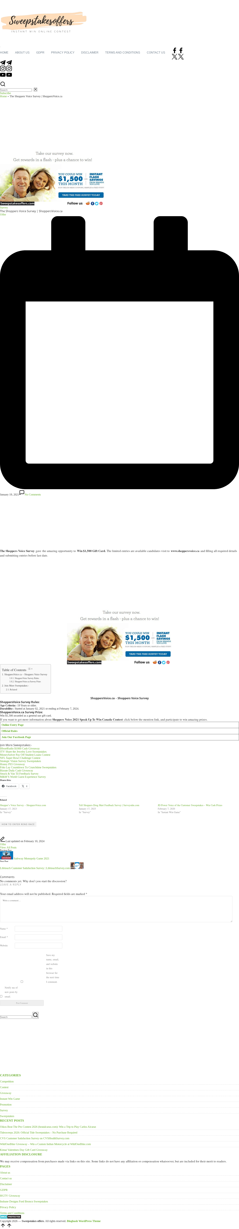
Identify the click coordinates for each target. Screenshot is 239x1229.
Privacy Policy (8, 1207)
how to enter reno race (18, 824)
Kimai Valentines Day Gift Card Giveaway (24, 1149)
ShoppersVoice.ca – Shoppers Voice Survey (25, 674)
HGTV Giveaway (10, 1195)
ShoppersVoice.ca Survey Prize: (28, 682)
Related (13, 689)
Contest (4, 1087)
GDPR (4, 1189)
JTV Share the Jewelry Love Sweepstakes (23, 751)
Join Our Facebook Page (16, 737)
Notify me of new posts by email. (11, 992)
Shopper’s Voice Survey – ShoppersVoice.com (23, 805)
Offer (3, 844)
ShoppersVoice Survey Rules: (27, 678)
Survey (4, 207)
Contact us (6, 1178)
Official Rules (9, 730)
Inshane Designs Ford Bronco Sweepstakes (24, 1201)
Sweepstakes (7, 1116)
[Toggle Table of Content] (30, 668)
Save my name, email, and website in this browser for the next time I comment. (52, 968)
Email (4, 937)
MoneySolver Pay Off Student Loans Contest (25, 754)
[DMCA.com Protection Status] (10, 1217)
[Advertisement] (119, 124)
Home (3, 96)
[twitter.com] (178, 58)
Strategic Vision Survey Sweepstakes (20, 761)
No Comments (33, 494)
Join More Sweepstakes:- (16, 685)
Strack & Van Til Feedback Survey (19, 773)
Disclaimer (6, 1184)
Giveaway (5, 1093)
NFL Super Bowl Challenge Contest (20, 757)
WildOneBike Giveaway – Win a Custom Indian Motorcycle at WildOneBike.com (45, 1144)
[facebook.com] (178, 52)
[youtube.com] (6, 76)
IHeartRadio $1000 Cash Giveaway (20, 748)
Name (4, 928)
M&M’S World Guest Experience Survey (23, 776)
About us (5, 1172)
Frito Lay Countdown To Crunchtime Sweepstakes (28, 767)
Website (4, 945)
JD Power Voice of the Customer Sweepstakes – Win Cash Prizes (190, 805)
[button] (32, 90)
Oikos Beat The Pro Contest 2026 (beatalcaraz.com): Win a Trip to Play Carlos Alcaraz (48, 1126)
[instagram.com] (6, 70)
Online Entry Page (13, 724)
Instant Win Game (10, 1098)
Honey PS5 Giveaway (12, 764)
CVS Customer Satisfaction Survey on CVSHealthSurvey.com (34, 1138)
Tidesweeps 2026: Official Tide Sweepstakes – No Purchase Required (38, 1132)
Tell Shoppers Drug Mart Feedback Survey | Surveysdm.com (109, 805)
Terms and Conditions (12, 1213)
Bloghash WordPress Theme (84, 1221)
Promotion (6, 1104)
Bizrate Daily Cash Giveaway (16, 770)
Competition (7, 1081)
